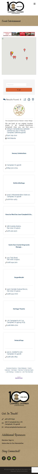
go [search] (20, 90)
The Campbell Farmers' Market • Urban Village (18, 120)
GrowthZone (24, 471)
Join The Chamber (27, 372)
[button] (24, 50)
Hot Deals (14, 370)
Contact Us (18, 372)
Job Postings (9, 372)
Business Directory (11, 368)
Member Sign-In (8, 440)
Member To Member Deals (25, 370)
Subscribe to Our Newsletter (13, 443)
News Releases (22, 368)
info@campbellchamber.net (15, 427)
